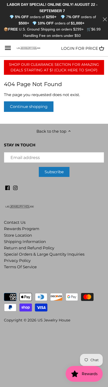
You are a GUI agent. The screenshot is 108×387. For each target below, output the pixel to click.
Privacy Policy (17, 260)
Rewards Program (21, 228)
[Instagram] (15, 187)
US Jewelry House (53, 320)
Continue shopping (28, 106)
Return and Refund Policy (29, 247)
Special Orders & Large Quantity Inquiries (44, 254)
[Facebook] (7, 187)
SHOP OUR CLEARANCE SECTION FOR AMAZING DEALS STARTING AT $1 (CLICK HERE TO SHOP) (54, 67)
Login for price (79, 48)
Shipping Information (25, 241)
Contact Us (14, 222)
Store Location (18, 235)
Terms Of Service (20, 266)
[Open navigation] (8, 48)
